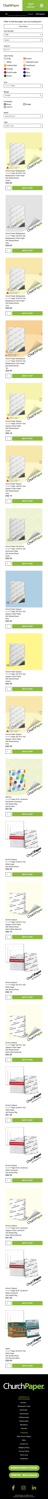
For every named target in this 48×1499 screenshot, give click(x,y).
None (9, 104)
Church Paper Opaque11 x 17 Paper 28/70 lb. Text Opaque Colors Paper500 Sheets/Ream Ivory (15, 739)
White (9, 62)
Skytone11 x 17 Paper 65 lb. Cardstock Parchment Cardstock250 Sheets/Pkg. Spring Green (16, 801)
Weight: (6, 92)
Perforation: (8, 102)
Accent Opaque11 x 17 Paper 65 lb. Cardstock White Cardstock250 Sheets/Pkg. (16, 1169)
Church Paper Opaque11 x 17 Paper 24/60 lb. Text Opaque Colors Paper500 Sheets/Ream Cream (15, 426)
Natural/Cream (32, 62)
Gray (9, 59)
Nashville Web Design (23, 1496)
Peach (29, 59)
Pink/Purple (12, 72)
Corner (9, 107)
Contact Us (24, 1444)
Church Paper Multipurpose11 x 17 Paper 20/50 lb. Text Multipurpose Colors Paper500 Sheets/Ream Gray (15, 238)
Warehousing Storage (24, 1468)
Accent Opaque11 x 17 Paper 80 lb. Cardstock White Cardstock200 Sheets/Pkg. (16, 1291)
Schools (24, 1428)
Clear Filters (23, 26)
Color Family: (8, 56)
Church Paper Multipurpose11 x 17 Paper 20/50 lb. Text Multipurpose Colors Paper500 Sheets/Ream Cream (15, 175)
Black (28, 76)
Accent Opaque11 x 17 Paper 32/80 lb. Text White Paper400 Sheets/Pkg (15, 1108)
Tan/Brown (30, 65)
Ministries (24, 1425)
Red (27, 69)
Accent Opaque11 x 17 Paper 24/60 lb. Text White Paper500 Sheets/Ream (15, 863)
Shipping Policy (24, 1448)
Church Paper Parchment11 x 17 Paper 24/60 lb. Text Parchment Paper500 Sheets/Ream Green (15, 551)
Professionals (24, 1417)
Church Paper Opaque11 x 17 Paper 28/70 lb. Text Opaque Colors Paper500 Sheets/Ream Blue (15, 614)
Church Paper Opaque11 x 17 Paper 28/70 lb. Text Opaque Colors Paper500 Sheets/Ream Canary (15, 676)
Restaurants (24, 1421)
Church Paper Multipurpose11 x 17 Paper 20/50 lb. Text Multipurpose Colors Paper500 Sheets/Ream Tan (15, 363)
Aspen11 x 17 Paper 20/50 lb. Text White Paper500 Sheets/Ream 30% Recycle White (15, 1353)
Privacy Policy (24, 1451)
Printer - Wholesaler (24, 1475)
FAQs (24, 1440)
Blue (28, 72)
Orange (10, 69)
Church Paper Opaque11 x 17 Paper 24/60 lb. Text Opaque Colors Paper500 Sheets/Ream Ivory (15, 488)
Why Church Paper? (24, 1436)
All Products (40, 14)
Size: (6, 82)
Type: (6, 122)
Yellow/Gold (12, 65)
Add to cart (27, 188)
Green (9, 76)
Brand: (6, 113)
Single (28, 104)
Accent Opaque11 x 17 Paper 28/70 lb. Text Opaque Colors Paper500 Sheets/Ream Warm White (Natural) (15, 1047)
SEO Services (32, 1496)
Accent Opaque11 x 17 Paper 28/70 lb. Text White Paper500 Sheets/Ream (15, 986)
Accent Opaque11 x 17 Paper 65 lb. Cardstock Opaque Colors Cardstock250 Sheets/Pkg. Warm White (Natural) (16, 1230)
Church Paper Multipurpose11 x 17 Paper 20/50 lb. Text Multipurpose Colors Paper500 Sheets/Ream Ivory (15, 300)
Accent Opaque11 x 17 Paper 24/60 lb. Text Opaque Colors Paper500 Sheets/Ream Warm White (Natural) (15, 924)
